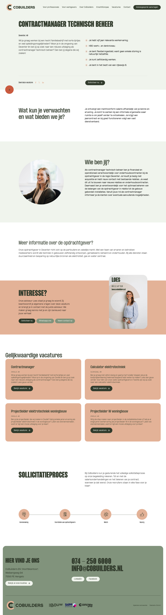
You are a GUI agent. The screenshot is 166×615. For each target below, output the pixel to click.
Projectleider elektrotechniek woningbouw (39, 411)
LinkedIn (78, 579)
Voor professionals (51, 7)
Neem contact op (65, 321)
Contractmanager (23, 367)
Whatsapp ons (45, 321)
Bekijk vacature (20, 388)
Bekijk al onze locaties (17, 583)
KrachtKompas (102, 7)
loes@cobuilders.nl (119, 289)
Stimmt (158, 605)
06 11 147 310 (117, 286)
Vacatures (116, 7)
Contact (127, 7)
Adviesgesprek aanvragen (147, 7)
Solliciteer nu (93, 83)
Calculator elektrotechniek (107, 367)
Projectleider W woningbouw (109, 411)
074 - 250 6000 (91, 562)
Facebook (93, 579)
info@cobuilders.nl (97, 569)
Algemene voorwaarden (140, 605)
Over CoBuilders (86, 7)
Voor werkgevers (69, 7)
